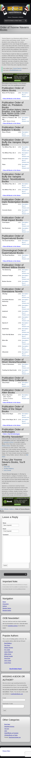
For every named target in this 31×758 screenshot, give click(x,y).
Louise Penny (7, 662)
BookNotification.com (15, 70)
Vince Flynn (7, 658)
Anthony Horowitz (8, 647)
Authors (21, 17)
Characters (15, 17)
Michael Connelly (8, 656)
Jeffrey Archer (7, 654)
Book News (7, 724)
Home (9, 17)
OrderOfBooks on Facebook (11, 733)
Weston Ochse (6, 445)
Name (4, 523)
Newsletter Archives (9, 726)
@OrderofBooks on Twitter (11, 735)
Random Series (7, 608)
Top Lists (6, 728)
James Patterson (8, 652)
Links (5, 731)
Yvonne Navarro (17, 68)
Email (4, 528)
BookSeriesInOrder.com (15, 737)
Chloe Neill (7, 466)
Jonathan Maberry (9, 468)
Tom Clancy (7, 645)
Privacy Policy (6, 751)
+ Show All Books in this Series (11, 98)
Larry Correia (7, 470)
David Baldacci (8, 643)
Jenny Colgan (7, 660)
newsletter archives (8, 442)
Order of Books (4, 509)
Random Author (7, 610)
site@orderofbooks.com (17, 694)
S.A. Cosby (7, 649)
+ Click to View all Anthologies (11, 434)
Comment (5, 534)
